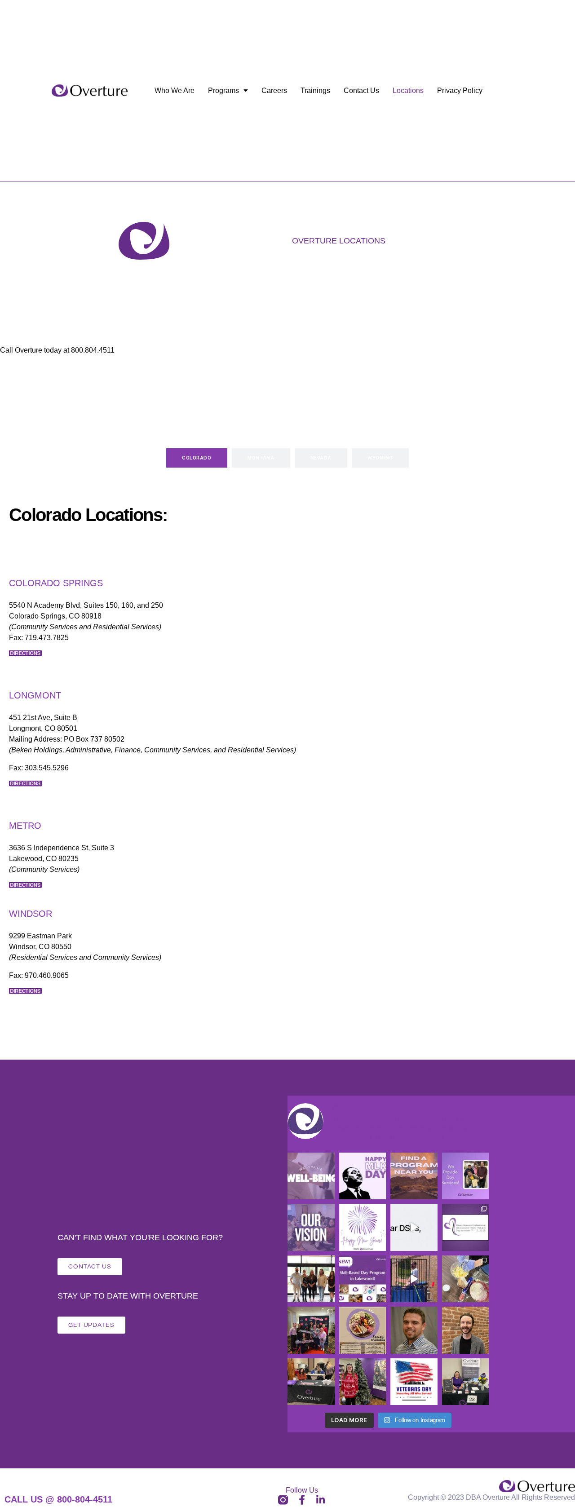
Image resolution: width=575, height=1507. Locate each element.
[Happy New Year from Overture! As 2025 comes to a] (362, 1227)
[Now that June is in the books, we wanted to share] (414, 1279)
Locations (408, 90)
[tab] (196, 458)
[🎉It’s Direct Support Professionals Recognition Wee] (465, 1227)
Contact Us (361, 90)
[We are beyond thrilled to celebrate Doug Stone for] (465, 1330)
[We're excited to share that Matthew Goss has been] (414, 1330)
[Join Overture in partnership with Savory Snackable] (362, 1330)
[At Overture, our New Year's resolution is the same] (311, 1227)
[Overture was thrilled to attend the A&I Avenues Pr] (465, 1381)
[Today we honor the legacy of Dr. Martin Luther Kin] (362, 1176)
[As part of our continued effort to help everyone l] (465, 1176)
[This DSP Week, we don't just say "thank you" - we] (414, 1227)
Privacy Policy (459, 90)
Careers (274, 90)
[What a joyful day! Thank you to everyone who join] (362, 1381)
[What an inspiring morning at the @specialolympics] (311, 1330)
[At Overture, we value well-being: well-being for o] (311, 1176)
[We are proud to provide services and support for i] (414, 1176)
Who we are (175, 90)
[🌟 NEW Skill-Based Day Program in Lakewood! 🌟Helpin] (362, 1279)
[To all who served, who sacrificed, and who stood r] (414, 1381)
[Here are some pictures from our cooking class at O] (465, 1279)
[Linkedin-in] (321, 1500)
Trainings (315, 90)
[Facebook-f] (302, 1500)
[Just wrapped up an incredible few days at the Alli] (311, 1279)
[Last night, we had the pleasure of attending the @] (311, 1381)
